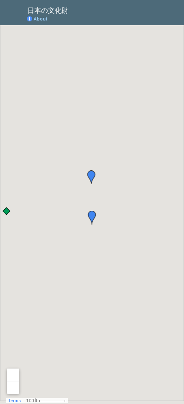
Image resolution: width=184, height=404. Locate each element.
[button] (143, 18)
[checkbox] (75, 10)
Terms (15, 400)
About (40, 19)
